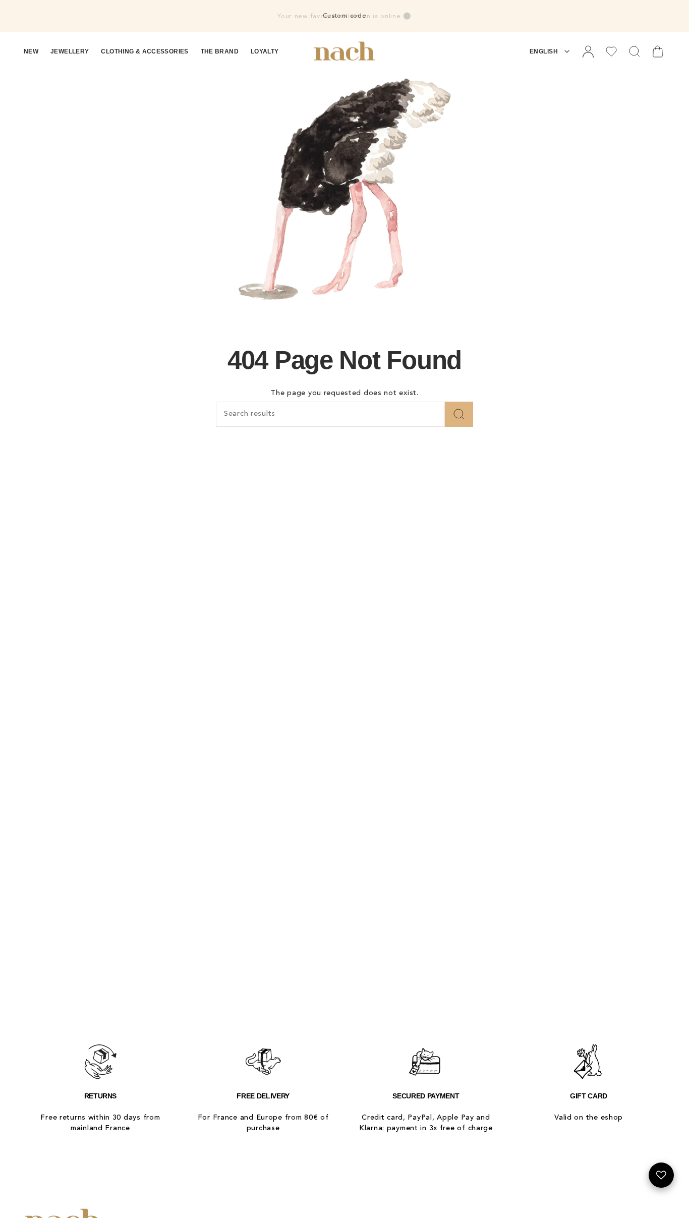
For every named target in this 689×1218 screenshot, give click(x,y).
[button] (31, 51)
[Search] (459, 414)
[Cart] (657, 51)
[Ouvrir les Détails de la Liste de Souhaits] (661, 1175)
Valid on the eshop (588, 1118)
